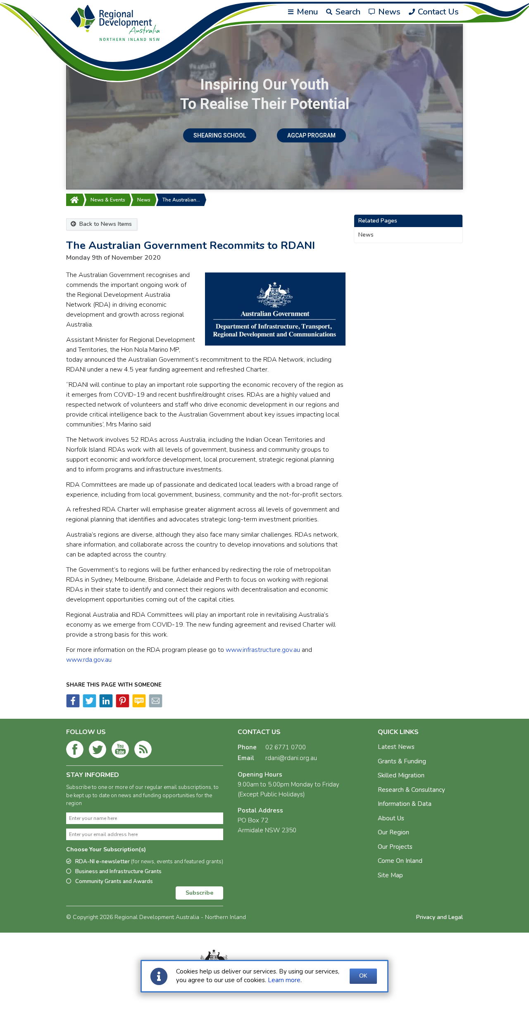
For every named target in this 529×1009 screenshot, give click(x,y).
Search (347, 12)
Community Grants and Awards (114, 881)
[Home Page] (74, 200)
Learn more (284, 980)
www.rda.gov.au (89, 659)
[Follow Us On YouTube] (120, 751)
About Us (391, 818)
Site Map (390, 875)
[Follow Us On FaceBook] (74, 751)
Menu (306, 12)
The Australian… (181, 200)
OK (363, 976)
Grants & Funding (402, 761)
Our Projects (395, 847)
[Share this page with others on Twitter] (88, 705)
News (388, 12)
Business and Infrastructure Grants (118, 871)
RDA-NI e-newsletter (149, 861)
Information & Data (404, 804)
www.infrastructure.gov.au (263, 649)
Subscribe (199, 893)
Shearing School (219, 135)
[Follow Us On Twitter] (97, 751)
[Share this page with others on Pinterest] (121, 705)
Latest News (396, 747)
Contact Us (437, 12)
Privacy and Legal (439, 917)
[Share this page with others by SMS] (138, 705)
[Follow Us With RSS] (143, 751)
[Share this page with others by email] (155, 705)
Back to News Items (105, 224)
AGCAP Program (311, 135)
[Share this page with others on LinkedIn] (105, 705)
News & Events (108, 200)
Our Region (393, 832)
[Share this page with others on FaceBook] (73, 705)
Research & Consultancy (411, 790)
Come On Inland (400, 861)
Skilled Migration (401, 775)
